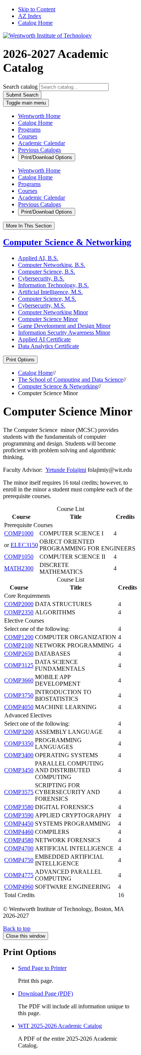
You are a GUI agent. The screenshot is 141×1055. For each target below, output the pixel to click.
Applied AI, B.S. (38, 258)
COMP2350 (18, 612)
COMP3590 (18, 815)
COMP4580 (18, 840)
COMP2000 (18, 604)
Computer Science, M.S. (47, 299)
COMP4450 (18, 823)
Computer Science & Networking (67, 242)
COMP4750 (18, 860)
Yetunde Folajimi (65, 470)
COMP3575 (18, 792)
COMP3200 (18, 732)
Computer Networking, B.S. (51, 265)
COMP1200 (18, 637)
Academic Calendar (41, 143)
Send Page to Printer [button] (42, 968)
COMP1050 (18, 556)
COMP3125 (18, 665)
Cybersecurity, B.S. (41, 278)
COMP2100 (18, 645)
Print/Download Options (46, 157)
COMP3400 (18, 755)
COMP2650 (18, 653)
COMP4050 (18, 707)
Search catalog (20, 86)
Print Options (20, 359)
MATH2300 (18, 568)
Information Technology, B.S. (53, 285)
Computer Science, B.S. (46, 271)
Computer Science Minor (48, 319)
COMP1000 (18, 533)
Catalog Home (35, 23)
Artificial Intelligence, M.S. (50, 292)
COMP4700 (18, 848)
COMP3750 (18, 695)
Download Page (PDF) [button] (45, 993)
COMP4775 (18, 875)
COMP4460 (18, 832)
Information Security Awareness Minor (64, 332)
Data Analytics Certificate (48, 346)
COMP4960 (18, 887)
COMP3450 (18, 770)
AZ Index (29, 16)
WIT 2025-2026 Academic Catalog (60, 1026)
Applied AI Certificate (44, 339)
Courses (27, 136)
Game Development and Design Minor (64, 326)
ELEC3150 (24, 545)
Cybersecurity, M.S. (41, 305)
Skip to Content (36, 9)
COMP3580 (18, 807)
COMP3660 (18, 680)
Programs (29, 129)
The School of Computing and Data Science (70, 379)
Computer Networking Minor (53, 312)
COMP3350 (18, 743)
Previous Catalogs (39, 150)
